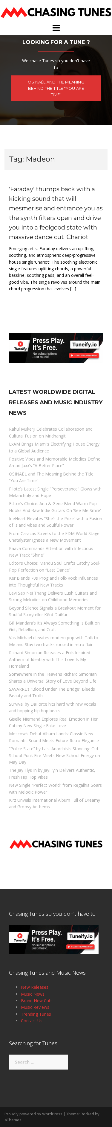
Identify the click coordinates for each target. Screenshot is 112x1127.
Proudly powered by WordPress (33, 1114)
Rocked (87, 1114)
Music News (33, 994)
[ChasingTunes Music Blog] (56, 11)
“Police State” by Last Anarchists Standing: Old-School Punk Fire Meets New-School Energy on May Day (54, 755)
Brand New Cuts (37, 1000)
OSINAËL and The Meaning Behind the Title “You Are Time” (56, 88)
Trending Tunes (36, 1014)
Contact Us (31, 1020)
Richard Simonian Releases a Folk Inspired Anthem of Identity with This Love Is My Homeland (49, 659)
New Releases (34, 987)
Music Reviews (35, 1007)
